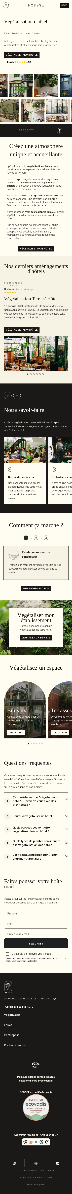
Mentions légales (36, 1184)
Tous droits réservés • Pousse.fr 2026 (36, 1170)
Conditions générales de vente (36, 1177)
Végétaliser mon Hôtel (22, 329)
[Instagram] (14, 1163)
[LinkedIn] (58, 1163)
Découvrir (16, 732)
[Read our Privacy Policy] (65, 959)
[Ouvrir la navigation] (6, 5)
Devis (64, 5)
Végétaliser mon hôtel (22, 55)
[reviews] (19, 62)
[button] (36, 1015)
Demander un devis (36, 588)
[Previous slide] (8, 395)
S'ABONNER (36, 943)
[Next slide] (17, 395)
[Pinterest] (36, 1163)
